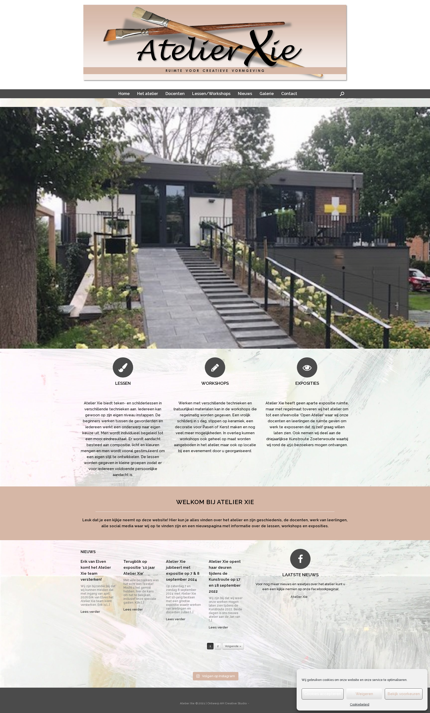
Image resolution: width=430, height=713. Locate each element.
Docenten (175, 93)
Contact (289, 93)
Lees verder (91, 612)
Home (124, 93)
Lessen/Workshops (211, 93)
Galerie (267, 93)
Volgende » (233, 646)
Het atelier (147, 93)
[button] (342, 93)
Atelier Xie (299, 597)
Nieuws (245, 93)
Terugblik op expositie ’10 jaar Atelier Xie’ (139, 567)
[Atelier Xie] (215, 42)
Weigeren (364, 694)
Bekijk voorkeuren (403, 694)
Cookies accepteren (322, 694)
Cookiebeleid (359, 704)
